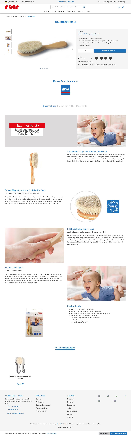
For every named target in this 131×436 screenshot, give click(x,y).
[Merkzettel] (119, 7)
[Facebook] (96, 58)
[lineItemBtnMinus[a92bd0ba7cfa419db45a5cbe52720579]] (79, 51)
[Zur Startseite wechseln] (12, 7)
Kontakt (69, 414)
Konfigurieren (104, 433)
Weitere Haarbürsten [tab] (65, 348)
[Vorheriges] (14, 49)
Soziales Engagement (43, 405)
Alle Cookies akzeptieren (118, 433)
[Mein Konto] (123, 7)
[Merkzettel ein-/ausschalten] (29, 357)
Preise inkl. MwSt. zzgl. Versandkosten (88, 34)
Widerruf (70, 417)
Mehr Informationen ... (52, 433)
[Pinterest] (105, 58)
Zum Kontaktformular (13, 406)
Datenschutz (71, 405)
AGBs (69, 408)
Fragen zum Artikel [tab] (66, 106)
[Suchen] (84, 7)
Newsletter (70, 399)
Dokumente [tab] (81, 106)
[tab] (49, 106)
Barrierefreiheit (72, 411)
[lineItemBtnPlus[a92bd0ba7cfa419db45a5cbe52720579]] (91, 51)
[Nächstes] (72, 49)
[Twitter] (101, 58)
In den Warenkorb (108, 51)
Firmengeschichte (41, 408)
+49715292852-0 (12, 410)
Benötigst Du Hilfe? (114, 1)
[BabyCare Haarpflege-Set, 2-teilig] (20, 365)
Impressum (70, 402)
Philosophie (40, 402)
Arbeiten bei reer (41, 411)
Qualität (38, 399)
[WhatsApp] (110, 58)
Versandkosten (61, 424)
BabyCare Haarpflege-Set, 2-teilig (20, 377)
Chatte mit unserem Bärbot (15, 413)
